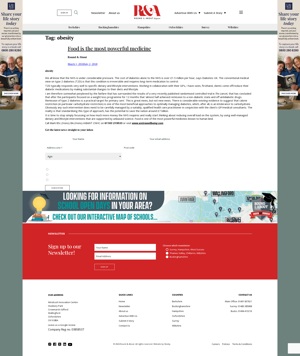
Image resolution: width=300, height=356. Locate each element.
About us (114, 13)
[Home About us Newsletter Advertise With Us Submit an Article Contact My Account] (241, 13)
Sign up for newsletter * (57, 139)
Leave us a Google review (61, 325)
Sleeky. (167, 344)
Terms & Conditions (242, 344)
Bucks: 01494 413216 (241, 311)
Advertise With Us (185, 13)
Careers (216, 344)
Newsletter (98, 13)
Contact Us (124, 325)
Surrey (206, 27)
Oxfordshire (176, 27)
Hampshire (144, 27)
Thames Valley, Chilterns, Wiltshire (67, 174)
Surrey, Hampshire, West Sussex (66, 169)
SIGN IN (64, 13)
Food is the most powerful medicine (109, 48)
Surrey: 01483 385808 (241, 306)
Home (122, 301)
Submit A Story (213, 13)
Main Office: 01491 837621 (238, 301)
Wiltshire (233, 27)
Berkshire (74, 27)
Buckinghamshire (108, 27)
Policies (226, 344)
